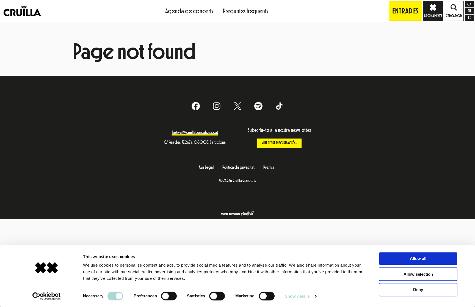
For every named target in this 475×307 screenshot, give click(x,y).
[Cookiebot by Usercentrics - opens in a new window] (47, 296)
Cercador (454, 16)
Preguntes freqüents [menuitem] (245, 11)
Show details (297, 296)
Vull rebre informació (282, 143)
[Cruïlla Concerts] (22, 11)
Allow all (418, 258)
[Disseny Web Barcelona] (237, 213)
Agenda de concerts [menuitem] (189, 11)
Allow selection (418, 274)
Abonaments (433, 16)
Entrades (405, 11)
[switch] (169, 296)
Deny (418, 289)
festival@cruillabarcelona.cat (195, 132)
